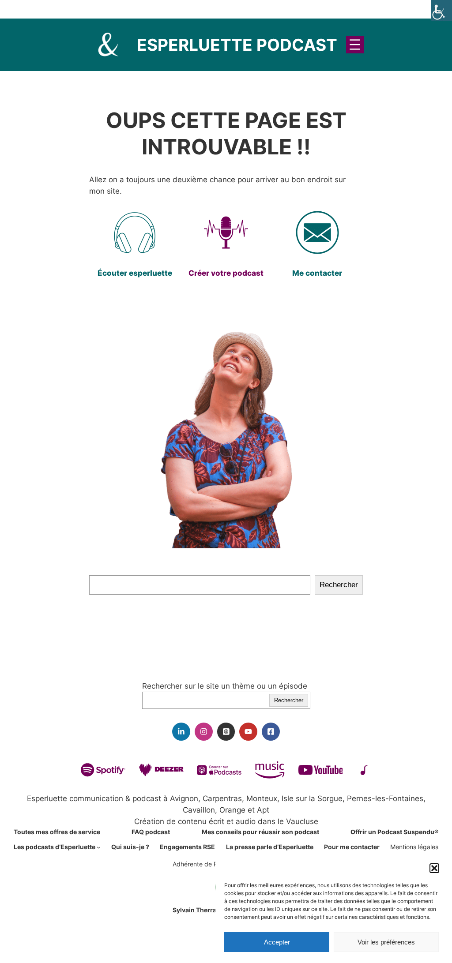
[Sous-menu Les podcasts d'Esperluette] (99, 847)
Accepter (277, 942)
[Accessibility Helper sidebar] (441, 10)
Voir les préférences (386, 942)
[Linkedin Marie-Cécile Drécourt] (181, 732)
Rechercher (339, 585)
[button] (434, 868)
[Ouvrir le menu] (355, 44)
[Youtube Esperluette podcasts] (248, 732)
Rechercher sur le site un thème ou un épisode (224, 686)
